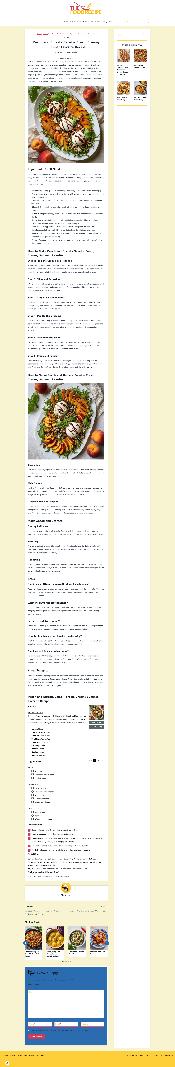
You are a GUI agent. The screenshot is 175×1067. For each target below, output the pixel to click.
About (91, 22)
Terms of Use (34, 1055)
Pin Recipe (96, 722)
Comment (33, 992)
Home (66, 22)
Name (32, 1024)
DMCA (12, 1055)
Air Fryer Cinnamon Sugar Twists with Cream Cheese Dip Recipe (123, 69)
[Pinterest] (7, 1063)
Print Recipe (96, 727)
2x (99, 760)
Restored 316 (168, 1055)
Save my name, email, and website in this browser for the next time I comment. (59, 1030)
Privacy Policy (107, 22)
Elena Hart (60, 52)
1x (95, 760)
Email (58, 1024)
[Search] (143, 34)
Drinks (85, 22)
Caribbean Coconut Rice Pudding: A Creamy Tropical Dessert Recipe (42, 910)
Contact (97, 22)
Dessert (72, 22)
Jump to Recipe (66, 58)
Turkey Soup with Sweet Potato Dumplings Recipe (53, 954)
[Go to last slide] (25, 943)
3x (103, 760)
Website (84, 1024)
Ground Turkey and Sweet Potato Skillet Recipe (32, 954)
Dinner (79, 22)
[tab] (62, 961)
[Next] (107, 943)
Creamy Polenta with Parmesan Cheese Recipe (89, 909)
